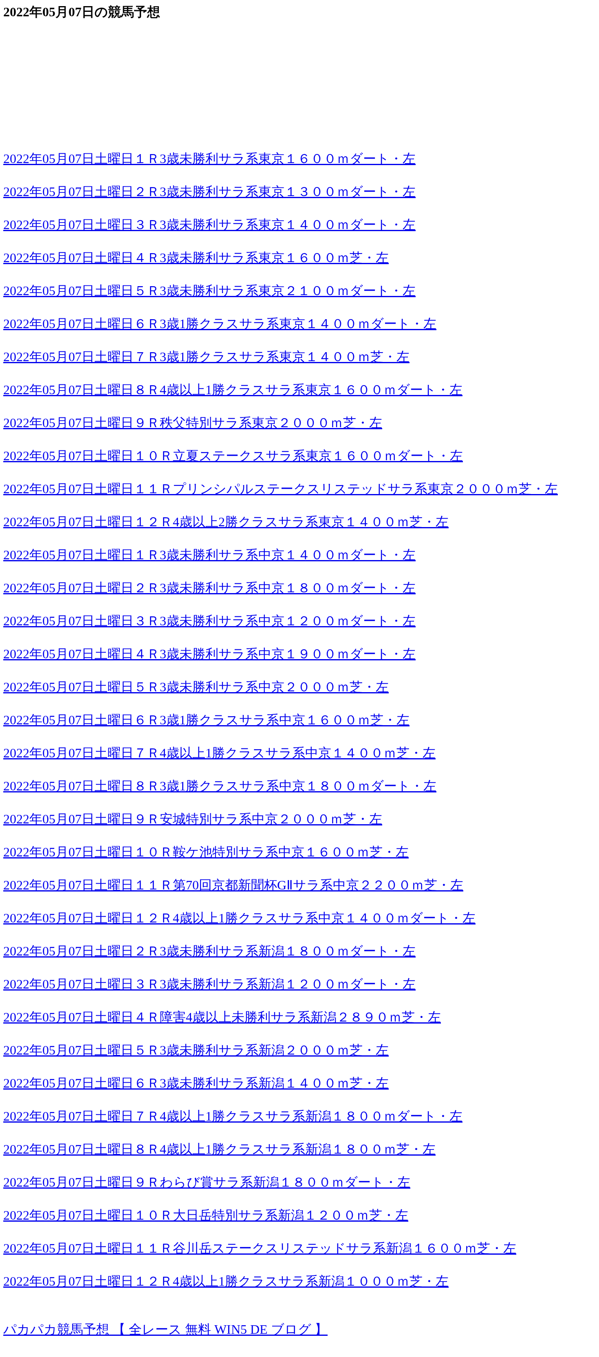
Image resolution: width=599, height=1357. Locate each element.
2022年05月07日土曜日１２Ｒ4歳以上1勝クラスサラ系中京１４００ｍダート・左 (239, 918)
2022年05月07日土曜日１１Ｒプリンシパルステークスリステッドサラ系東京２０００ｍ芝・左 (280, 488)
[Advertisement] (247, 78)
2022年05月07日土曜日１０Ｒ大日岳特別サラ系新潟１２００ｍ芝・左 (205, 1215)
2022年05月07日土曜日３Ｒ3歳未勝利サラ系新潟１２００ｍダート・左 (209, 984)
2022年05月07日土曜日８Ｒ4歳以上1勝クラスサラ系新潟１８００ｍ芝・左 (219, 1149)
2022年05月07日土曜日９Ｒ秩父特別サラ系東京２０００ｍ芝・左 (192, 422)
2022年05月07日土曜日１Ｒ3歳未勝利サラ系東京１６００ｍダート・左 (209, 158)
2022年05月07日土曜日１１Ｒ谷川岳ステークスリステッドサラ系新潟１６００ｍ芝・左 (259, 1248)
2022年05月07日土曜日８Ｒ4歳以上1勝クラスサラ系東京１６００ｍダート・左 (232, 389)
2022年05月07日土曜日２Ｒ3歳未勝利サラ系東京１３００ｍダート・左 (209, 191)
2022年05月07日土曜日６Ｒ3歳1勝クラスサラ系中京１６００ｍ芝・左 (206, 720)
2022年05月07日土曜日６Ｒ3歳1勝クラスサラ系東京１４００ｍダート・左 (219, 323)
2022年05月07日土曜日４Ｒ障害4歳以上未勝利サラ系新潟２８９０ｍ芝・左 (222, 1017)
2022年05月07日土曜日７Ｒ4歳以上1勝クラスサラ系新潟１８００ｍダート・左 (232, 1116)
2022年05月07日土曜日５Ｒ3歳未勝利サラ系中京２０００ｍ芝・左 (196, 687)
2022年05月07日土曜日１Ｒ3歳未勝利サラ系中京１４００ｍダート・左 (209, 554)
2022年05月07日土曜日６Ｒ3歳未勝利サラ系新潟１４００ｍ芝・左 (196, 1083)
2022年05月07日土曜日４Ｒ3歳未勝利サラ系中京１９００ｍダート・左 (209, 654)
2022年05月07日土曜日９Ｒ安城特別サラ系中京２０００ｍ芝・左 (192, 819)
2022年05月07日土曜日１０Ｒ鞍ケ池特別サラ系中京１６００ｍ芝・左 (206, 852)
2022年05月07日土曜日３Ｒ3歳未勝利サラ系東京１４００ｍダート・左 (209, 224)
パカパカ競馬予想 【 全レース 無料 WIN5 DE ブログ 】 (165, 1329)
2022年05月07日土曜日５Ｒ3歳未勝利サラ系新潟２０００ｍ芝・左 (196, 1050)
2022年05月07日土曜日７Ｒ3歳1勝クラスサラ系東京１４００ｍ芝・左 (206, 356)
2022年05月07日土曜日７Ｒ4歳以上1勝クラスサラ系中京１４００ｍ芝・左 (219, 753)
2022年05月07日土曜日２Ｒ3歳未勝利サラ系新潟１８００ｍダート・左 (209, 951)
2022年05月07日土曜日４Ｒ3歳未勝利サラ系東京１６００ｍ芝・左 (196, 257)
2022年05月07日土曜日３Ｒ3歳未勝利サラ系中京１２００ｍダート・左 (209, 620)
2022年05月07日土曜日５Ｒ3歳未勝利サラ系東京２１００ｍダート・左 (209, 290)
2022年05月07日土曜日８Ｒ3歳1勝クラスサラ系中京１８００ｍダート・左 (219, 786)
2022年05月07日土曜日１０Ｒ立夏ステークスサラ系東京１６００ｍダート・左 (233, 455)
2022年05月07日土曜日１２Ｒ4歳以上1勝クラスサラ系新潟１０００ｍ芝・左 (226, 1281)
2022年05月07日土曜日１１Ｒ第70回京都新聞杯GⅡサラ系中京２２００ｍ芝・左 (233, 885)
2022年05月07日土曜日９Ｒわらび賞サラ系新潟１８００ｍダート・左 (206, 1182)
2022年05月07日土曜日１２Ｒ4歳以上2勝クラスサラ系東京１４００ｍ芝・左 (226, 521)
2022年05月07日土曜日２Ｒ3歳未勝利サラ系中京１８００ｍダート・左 (209, 587)
